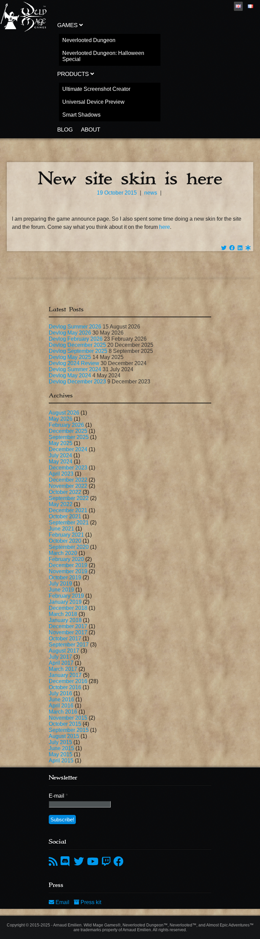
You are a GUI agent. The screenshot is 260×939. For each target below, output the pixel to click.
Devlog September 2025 (78, 351)
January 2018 (65, 620)
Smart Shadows (81, 115)
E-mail (58, 796)
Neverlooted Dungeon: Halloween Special (103, 56)
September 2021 (69, 522)
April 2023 (61, 474)
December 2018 (68, 608)
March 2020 (63, 553)
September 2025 (69, 437)
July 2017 (60, 657)
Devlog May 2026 (70, 333)
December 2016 (68, 681)
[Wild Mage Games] (23, 30)
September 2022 (69, 498)
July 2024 (60, 455)
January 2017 (65, 675)
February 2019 (66, 596)
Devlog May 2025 (70, 357)
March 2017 (63, 669)
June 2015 (61, 748)
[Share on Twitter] (223, 248)
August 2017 (64, 651)
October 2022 (65, 492)
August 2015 (64, 736)
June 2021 (61, 529)
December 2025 (68, 431)
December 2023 (68, 468)
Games (68, 25)
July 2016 (60, 693)
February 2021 (66, 535)
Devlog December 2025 (77, 345)
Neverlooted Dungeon (88, 40)
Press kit (90, 902)
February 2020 (66, 559)
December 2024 (68, 449)
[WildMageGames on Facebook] (118, 861)
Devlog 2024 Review (74, 363)
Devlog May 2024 (70, 375)
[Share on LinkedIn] (240, 248)
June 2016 (61, 699)
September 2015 (69, 730)
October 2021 (65, 516)
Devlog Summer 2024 (75, 369)
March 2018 (63, 614)
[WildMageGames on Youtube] (93, 861)
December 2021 (68, 510)
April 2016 (61, 705)
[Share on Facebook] (232, 248)
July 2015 (60, 742)
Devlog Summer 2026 (75, 326)
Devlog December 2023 (77, 381)
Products (73, 74)
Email (62, 902)
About (90, 129)
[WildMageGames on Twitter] (79, 861)
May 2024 (60, 461)
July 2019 (60, 583)
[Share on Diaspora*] (248, 248)
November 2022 (68, 486)
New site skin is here (130, 178)
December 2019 (68, 565)
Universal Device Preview (93, 102)
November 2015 (68, 718)
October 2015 (65, 724)
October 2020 (65, 541)
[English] (238, 6)
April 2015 (61, 760)
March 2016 (63, 712)
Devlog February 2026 (76, 339)
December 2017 (68, 626)
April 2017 (61, 663)
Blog (65, 129)
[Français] (250, 6)
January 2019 (65, 602)
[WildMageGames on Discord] (66, 861)
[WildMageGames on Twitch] (106, 861)
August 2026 (64, 413)
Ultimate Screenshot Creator (96, 89)
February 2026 (66, 425)
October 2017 (65, 638)
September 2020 (69, 547)
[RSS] (53, 861)
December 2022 (68, 480)
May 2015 (60, 754)
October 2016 (65, 687)
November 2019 (68, 571)
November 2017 (68, 632)
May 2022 (60, 504)
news (150, 193)
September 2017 (69, 644)
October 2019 (65, 577)
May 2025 (60, 443)
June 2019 (61, 590)
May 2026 (60, 419)
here (164, 227)
